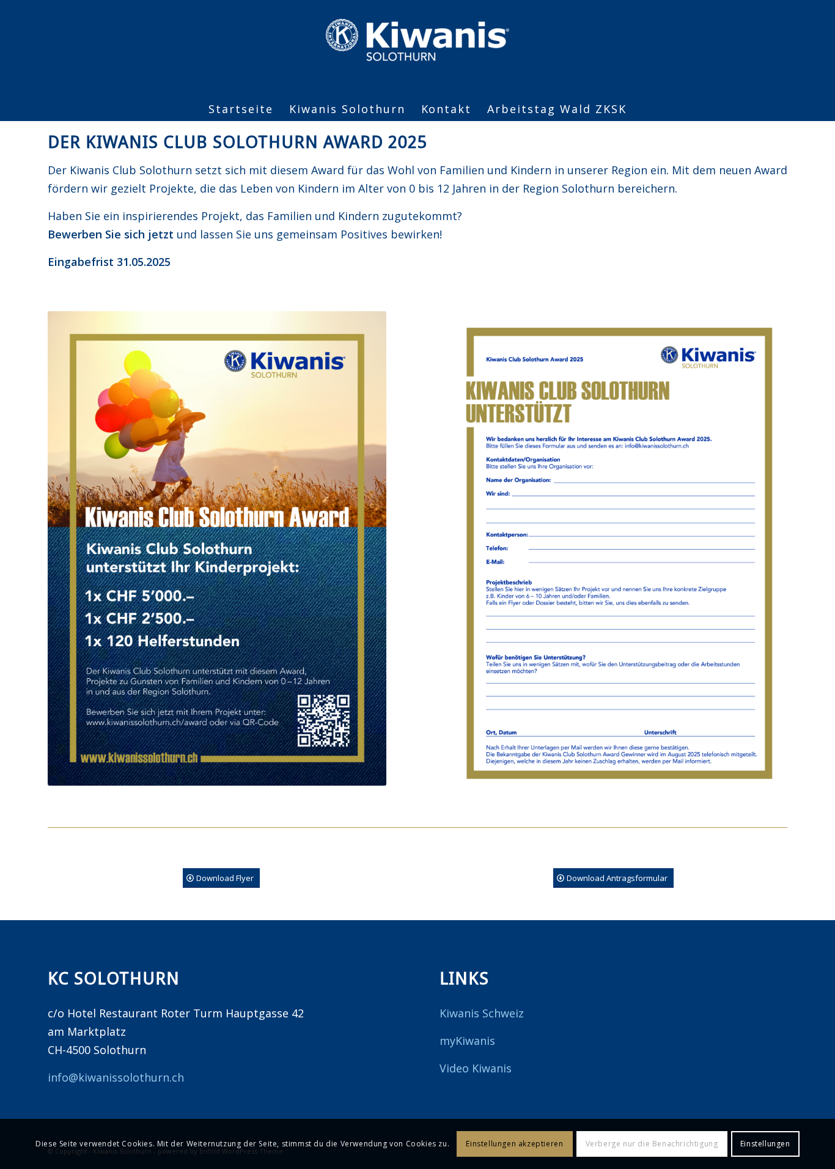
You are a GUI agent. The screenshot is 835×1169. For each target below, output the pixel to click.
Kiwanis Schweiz (482, 1013)
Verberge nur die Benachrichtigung (652, 1143)
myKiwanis (467, 1040)
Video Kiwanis (476, 1068)
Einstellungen (765, 1143)
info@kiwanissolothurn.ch (116, 1077)
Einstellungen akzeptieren (514, 1143)
